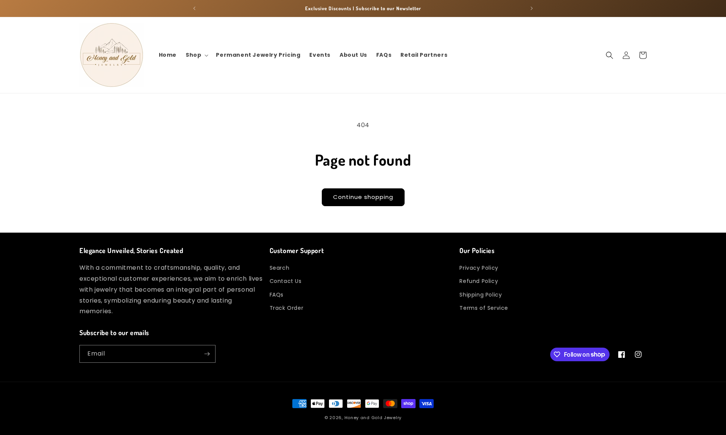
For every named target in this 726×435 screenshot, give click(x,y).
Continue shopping (363, 197)
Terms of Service (483, 308)
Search (280, 268)
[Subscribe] (207, 354)
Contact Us (286, 281)
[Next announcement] (531, 8)
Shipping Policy (480, 294)
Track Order (287, 308)
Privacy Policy (478, 268)
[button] (196, 55)
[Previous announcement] (194, 8)
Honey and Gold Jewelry (373, 418)
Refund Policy (478, 281)
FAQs (277, 294)
